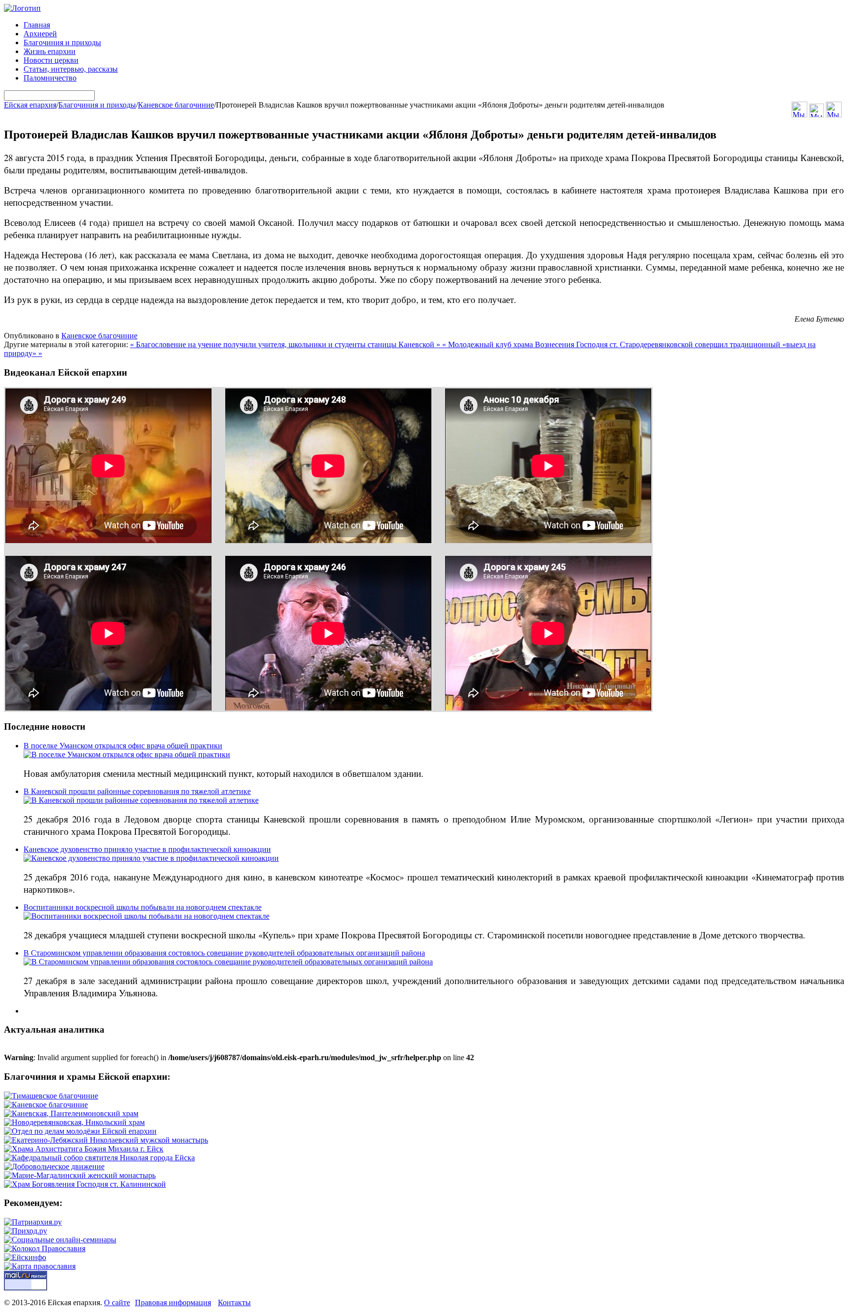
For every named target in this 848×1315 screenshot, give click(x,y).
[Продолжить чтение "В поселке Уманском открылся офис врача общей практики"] (127, 754)
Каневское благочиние (176, 105)
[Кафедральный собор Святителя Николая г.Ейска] (99, 1157)
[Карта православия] (40, 1266)
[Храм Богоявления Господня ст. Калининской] (85, 1184)
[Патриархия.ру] (33, 1222)
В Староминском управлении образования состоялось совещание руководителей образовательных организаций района (224, 953)
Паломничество (50, 78)
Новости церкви (51, 60)
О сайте (117, 1302)
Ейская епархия (30, 105)
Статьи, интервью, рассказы (71, 69)
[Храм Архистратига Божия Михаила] (83, 1149)
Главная (37, 25)
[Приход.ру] (25, 1231)
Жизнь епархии (50, 51)
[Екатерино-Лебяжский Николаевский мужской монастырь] (106, 1140)
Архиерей (40, 33)
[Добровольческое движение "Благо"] (54, 1166)
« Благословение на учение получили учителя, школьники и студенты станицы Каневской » (286, 344)
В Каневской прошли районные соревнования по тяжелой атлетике (137, 791)
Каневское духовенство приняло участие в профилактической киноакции (147, 849)
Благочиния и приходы (62, 42)
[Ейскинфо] (25, 1257)
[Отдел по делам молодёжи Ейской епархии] (80, 1131)
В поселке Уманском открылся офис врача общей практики (123, 745)
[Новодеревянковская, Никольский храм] (74, 1122)
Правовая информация (173, 1302)
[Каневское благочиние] (46, 1104)
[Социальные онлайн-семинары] (60, 1239)
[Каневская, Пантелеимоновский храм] (71, 1113)
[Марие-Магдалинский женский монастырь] (80, 1175)
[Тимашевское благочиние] (51, 1096)
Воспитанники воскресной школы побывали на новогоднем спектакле (143, 907)
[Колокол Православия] (44, 1248)
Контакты (234, 1302)
